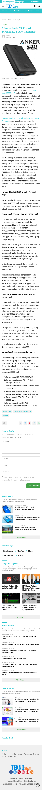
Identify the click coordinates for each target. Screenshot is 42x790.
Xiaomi (5, 416)
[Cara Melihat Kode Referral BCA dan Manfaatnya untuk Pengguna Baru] (7, 519)
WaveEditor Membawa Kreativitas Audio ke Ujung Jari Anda (30, 607)
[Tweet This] (25, 423)
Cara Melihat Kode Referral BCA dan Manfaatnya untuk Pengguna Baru (27, 518)
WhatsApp (20, 551)
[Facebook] (11, 772)
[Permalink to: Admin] (3, 36)
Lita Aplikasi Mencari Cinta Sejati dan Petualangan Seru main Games (19, 665)
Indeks (21, 778)
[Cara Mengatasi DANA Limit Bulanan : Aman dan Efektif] (7, 509)
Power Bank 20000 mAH (22, 412)
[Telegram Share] (34, 423)
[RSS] (31, 772)
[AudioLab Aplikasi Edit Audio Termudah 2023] (11, 579)
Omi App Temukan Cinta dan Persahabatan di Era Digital (19, 673)
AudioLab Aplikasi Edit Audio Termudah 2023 (10, 587)
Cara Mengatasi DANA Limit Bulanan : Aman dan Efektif (24, 508)
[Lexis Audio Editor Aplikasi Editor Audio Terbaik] (11, 598)
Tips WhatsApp (8, 555)
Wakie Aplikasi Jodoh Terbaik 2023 (14, 658)
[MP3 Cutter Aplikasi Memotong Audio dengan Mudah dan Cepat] (31, 579)
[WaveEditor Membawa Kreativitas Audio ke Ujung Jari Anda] (31, 598)
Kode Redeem (8, 551)
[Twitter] (15, 772)
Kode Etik (28, 778)
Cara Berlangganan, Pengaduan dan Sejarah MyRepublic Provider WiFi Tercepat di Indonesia (27, 710)
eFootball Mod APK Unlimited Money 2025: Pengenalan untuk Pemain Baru (25, 529)
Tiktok (30, 551)
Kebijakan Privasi (30, 781)
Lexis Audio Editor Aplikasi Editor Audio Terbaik (9, 607)
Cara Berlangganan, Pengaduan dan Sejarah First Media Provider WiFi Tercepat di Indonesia (27, 721)
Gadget (4, 25)
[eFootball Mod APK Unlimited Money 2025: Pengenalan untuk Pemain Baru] (7, 529)
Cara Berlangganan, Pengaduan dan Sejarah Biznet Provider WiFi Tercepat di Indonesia (27, 700)
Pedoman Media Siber (14, 781)
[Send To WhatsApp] (38, 423)
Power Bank (7, 412)
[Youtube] (27, 772)
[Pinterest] (19, 772)
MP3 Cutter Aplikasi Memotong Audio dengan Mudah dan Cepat (31, 588)
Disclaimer (13, 778)
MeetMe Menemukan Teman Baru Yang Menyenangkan (21, 644)
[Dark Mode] (35, 6)
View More (20, 537)
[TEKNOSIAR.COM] (12, 6)
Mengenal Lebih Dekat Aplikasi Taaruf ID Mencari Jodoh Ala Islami (19, 651)
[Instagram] (23, 772)
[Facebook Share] (20, 423)
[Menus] (3, 6)
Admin (8, 35)
